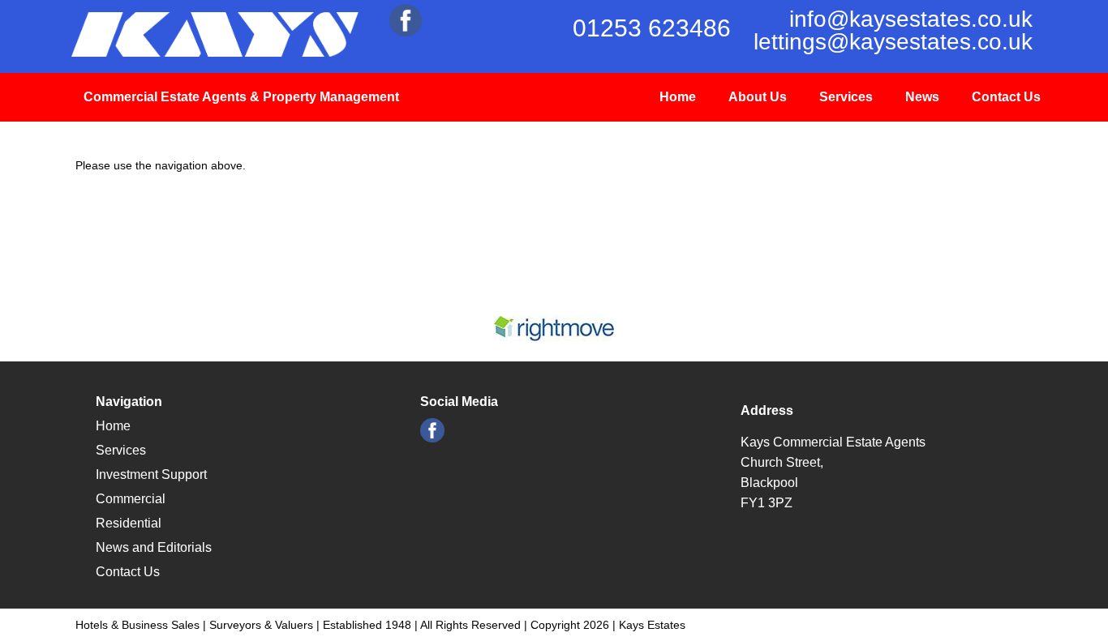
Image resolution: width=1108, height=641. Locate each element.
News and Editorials (154, 547)
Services (846, 97)
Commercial (130, 499)
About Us (757, 97)
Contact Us (1006, 97)
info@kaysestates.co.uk (911, 19)
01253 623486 (652, 28)
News (922, 97)
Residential (128, 523)
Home (677, 97)
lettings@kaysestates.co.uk (893, 41)
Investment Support (151, 474)
